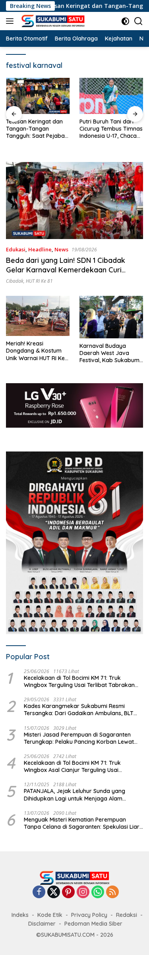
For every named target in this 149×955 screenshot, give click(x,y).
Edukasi (15, 249)
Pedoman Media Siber (93, 923)
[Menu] (11, 21)
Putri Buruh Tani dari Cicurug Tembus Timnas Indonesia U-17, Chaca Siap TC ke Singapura (111, 129)
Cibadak (14, 281)
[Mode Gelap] (125, 21)
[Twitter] (53, 892)
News (61, 249)
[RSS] (112, 892)
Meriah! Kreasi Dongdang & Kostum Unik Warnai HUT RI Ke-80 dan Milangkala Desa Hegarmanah (36, 351)
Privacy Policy (89, 914)
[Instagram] (83, 892)
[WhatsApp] (97, 892)
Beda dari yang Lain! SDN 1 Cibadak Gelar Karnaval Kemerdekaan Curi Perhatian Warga (65, 270)
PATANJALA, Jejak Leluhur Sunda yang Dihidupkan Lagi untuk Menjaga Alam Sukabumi (74, 794)
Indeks (20, 914)
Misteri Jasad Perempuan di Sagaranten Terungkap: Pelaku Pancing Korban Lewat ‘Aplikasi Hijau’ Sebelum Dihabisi (79, 738)
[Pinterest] (68, 892)
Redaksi (126, 914)
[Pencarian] (138, 21)
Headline (40, 249)
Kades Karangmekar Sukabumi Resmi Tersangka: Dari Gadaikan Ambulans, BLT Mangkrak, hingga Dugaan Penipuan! (79, 709)
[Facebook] (39, 892)
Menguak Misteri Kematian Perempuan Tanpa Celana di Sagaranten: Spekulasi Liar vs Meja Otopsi (81, 823)
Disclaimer (42, 923)
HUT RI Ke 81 (39, 281)
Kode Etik (49, 914)
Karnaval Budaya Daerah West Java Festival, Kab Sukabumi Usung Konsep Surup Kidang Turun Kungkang (111, 353)
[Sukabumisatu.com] (52, 21)
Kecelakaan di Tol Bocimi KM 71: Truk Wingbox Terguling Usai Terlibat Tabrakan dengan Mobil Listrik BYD (79, 681)
